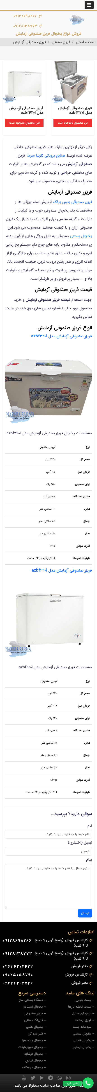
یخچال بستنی (81, 236)
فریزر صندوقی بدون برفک (72, 202)
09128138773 (25, 26)
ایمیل (88, 843)
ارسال (85, 913)
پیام (89, 860)
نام (90, 826)
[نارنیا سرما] (77, 20)
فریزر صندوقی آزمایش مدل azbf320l (61, 336)
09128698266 (25, 16)
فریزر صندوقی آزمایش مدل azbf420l (62, 570)
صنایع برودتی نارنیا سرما (46, 156)
